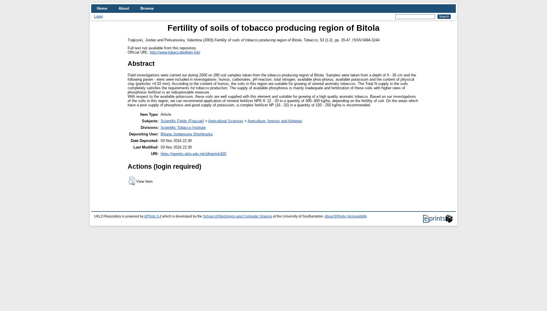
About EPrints (335, 216)
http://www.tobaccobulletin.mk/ (175, 52)
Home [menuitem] (102, 8)
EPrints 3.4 (152, 216)
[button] (131, 181)
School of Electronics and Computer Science (237, 216)
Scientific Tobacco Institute (183, 127)
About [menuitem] (124, 8)
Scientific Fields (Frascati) (182, 121)
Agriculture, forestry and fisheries (275, 121)
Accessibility (357, 216)
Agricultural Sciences (225, 121)
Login (98, 16)
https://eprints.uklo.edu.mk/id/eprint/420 (193, 154)
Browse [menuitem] (147, 8)
